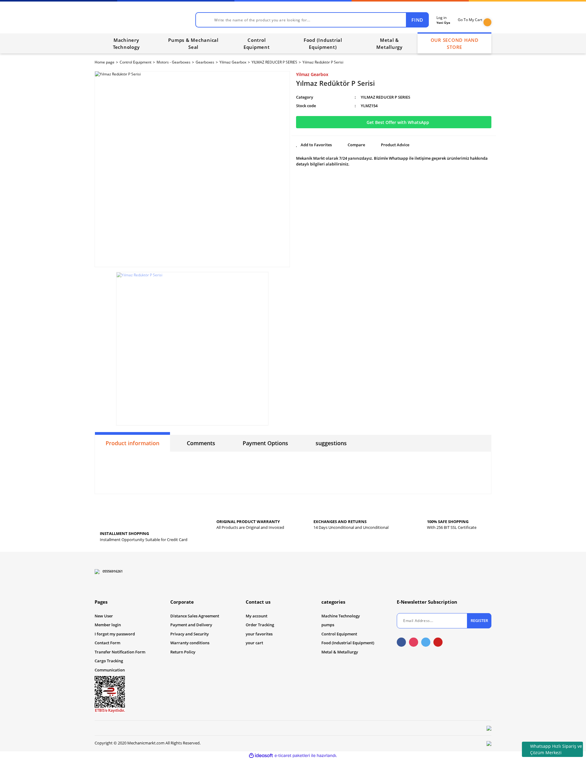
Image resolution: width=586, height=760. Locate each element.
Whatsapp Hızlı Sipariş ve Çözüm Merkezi (556, 749)
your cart (254, 642)
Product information (132, 443)
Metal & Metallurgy (339, 652)
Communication (110, 670)
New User (104, 616)
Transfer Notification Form (120, 652)
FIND (417, 20)
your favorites (259, 634)
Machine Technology (340, 616)
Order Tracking (260, 624)
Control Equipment (339, 634)
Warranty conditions (189, 642)
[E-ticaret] (292, 755)
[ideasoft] (261, 755)
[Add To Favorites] (314, 145)
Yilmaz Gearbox (312, 74)
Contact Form (107, 642)
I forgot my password (115, 634)
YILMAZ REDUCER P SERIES (385, 97)
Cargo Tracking (109, 661)
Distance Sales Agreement (194, 616)
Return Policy (182, 652)
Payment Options (265, 443)
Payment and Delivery (191, 624)
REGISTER (479, 620)
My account (256, 616)
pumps (327, 624)
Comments (201, 443)
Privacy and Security (189, 634)
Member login (108, 624)
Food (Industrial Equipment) (347, 642)
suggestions (331, 443)
